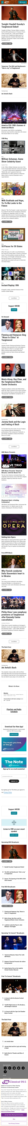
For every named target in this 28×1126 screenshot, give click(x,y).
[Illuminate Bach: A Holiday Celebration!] (14, 491)
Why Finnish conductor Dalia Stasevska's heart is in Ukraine (12, 573)
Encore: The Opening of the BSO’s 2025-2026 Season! (15, 879)
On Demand (5, 317)
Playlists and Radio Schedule (14, 710)
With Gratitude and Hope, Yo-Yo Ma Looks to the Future (12, 203)
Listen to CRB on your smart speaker (14, 830)
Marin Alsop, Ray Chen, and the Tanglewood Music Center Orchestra (13, 382)
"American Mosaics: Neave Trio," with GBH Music (14, 955)
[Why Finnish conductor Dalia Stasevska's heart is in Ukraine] (13, 561)
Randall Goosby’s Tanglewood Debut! (14, 867)
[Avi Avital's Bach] (14, 81)
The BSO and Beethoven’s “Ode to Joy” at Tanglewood (14, 872)
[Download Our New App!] (14, 744)
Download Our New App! (14, 727)
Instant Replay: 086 (10, 285)
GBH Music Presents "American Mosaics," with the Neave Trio (11, 472)
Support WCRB (14, 306)
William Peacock (4, 249)
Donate (23, 2)
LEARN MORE (14, 734)
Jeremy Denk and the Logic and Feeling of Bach (13, 423)
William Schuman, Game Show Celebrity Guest (12, 160)
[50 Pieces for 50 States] (13, 234)
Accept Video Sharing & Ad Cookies (14, 1114)
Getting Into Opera (8, 537)
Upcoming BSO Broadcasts (10, 842)
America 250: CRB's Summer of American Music (13, 126)
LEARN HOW (14, 835)
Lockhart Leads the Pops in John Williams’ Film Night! (13, 925)
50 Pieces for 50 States (11, 246)
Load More (14, 298)
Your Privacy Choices (14, 1123)
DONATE (14, 310)
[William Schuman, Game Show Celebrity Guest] (13, 147)
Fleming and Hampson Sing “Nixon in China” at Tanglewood (13, 337)
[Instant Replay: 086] (13, 273)
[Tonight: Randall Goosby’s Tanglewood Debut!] (14, 13)
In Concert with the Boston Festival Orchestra (14, 999)
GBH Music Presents (8, 452)
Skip (14, 1119)
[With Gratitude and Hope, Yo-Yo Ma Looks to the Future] (13, 188)
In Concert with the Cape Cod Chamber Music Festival (14, 1012)
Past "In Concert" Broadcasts (11, 976)
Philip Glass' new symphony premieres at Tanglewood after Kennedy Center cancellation (14, 616)
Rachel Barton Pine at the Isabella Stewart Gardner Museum (13, 969)
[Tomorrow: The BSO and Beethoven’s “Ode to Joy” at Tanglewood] (14, 55)
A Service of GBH (7, 1078)
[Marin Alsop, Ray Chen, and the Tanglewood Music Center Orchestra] (13, 370)
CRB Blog (4, 138)
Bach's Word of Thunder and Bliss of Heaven (14, 1054)
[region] (14, 1102)
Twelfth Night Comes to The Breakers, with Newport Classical (14, 1005)
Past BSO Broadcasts (8, 887)
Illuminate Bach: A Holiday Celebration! (10, 501)
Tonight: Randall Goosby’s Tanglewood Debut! (13, 25)
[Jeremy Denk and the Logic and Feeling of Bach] (13, 410)
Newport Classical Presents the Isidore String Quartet (15, 962)
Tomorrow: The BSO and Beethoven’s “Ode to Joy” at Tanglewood (13, 67)
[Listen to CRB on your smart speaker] (14, 822)
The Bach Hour (4, 91)
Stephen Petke (4, 165)
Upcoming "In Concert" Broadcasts (12, 933)
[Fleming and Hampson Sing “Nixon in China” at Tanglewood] (13, 325)
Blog (2, 156)
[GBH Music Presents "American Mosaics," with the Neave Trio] (14, 461)
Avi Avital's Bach (6, 94)
